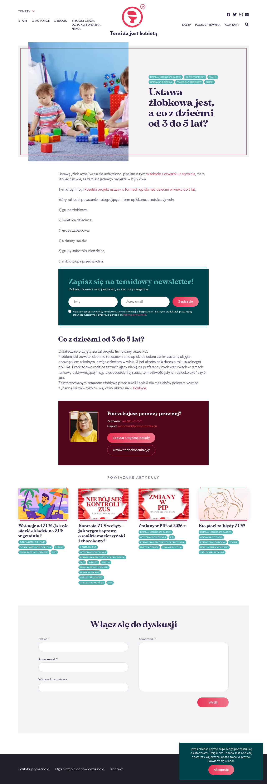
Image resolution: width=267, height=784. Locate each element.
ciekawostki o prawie (32, 542)
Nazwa (44, 639)
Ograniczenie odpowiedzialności (80, 769)
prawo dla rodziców (189, 82)
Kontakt (232, 25)
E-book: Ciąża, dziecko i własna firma (86, 25)
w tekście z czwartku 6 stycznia (170, 174)
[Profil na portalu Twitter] (235, 15)
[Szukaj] (247, 25)
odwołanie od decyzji (93, 552)
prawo (59, 547)
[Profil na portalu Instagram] (241, 15)
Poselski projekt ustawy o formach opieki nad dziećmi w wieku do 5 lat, (140, 189)
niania (213, 77)
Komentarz (147, 639)
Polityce (139, 388)
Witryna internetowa (52, 679)
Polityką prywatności (134, 314)
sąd (82, 562)
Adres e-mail (48, 659)
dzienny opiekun (195, 77)
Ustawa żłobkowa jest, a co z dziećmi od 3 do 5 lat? (181, 108)
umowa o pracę (149, 547)
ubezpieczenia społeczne (34, 552)
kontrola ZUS (88, 547)
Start (23, 21)
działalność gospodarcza (165, 77)
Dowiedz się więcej (221, 761)
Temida (106, 562)
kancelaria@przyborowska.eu (137, 426)
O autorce (41, 21)
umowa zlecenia (172, 547)
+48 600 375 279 (132, 421)
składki (93, 562)
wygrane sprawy (89, 572)
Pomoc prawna (207, 25)
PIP (171, 537)
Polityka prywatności (34, 769)
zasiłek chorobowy (91, 577)
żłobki (209, 82)
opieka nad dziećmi (161, 82)
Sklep (186, 25)
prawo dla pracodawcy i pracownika (102, 557)
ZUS (54, 552)
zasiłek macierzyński (92, 582)
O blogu (60, 21)
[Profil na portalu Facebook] (228, 15)
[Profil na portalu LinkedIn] (247, 15)
